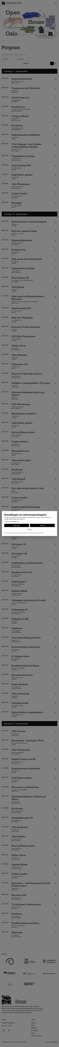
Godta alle (42, 525)
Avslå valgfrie (16, 525)
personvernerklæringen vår (12, 521)
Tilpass (29, 529)
